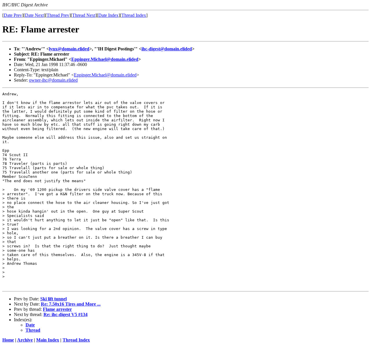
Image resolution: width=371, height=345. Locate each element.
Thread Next (83, 15)
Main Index (47, 339)
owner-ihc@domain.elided (53, 80)
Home (8, 339)
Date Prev (13, 15)
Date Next (34, 15)
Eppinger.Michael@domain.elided (104, 59)
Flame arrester (57, 309)
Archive (25, 339)
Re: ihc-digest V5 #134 (65, 314)
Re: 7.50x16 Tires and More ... (71, 304)
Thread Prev (58, 15)
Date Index (108, 15)
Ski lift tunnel (53, 298)
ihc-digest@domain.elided (166, 48)
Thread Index (133, 15)
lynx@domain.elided (69, 48)
